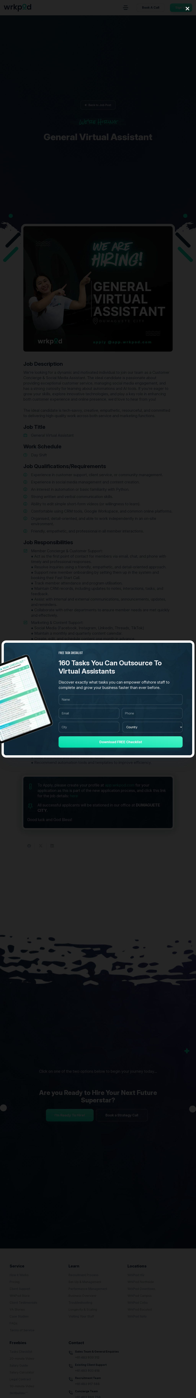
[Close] (187, 8)
